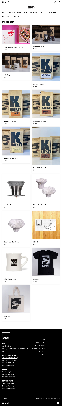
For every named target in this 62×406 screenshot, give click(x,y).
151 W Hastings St (7, 372)
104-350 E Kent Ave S (8, 383)
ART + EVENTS (6, 16)
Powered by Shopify (55, 398)
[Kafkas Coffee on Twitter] (5, 403)
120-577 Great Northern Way (10, 358)
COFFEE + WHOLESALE (30, 12)
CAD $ (5, 398)
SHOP (3, 12)
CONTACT (16, 16)
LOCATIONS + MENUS (15, 12)
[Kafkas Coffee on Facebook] (3, 403)
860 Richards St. (6, 346)
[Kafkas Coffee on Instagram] (8, 403)
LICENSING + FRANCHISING (48, 12)
